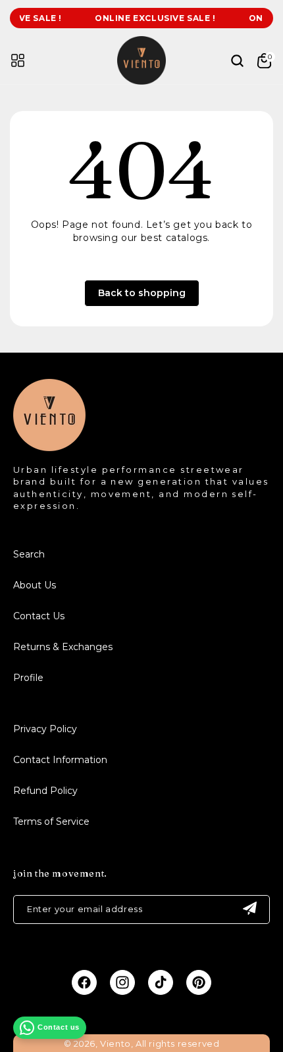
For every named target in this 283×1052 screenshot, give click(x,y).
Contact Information (60, 760)
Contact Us (38, 616)
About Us (34, 585)
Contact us (59, 1027)
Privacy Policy (45, 729)
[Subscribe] (249, 909)
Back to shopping (142, 293)
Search (29, 554)
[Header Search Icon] (229, 60)
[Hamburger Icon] (18, 60)
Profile (28, 678)
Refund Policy (45, 791)
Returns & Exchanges (63, 647)
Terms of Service (51, 821)
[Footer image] (49, 447)
